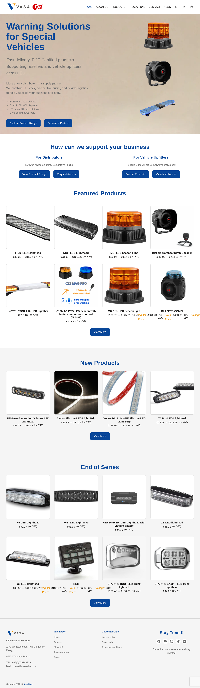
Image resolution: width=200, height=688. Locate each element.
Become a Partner (58, 123)
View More (100, 332)
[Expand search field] (176, 7)
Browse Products (135, 174)
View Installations (166, 174)
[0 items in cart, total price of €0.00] (192, 7)
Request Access (66, 174)
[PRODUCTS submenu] (127, 7)
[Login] (184, 7)
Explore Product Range (23, 123)
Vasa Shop (28, 684)
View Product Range (34, 174)
